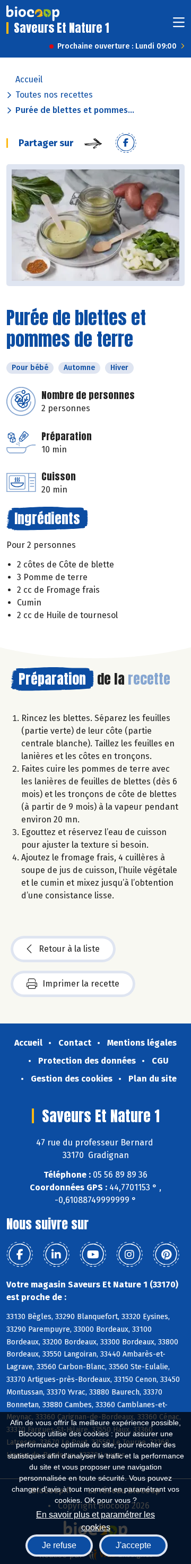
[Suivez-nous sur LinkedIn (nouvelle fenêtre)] (56, 1254)
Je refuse (59, 1545)
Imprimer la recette (80, 984)
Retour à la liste (69, 949)
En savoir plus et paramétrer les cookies (95, 1520)
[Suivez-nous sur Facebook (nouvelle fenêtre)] (19, 1254)
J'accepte (133, 1545)
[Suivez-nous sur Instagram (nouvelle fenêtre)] (129, 1254)
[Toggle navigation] (179, 25)
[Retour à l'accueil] (32, 13)
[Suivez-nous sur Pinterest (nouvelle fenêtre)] (166, 1254)
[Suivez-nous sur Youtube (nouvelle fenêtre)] (93, 1254)
